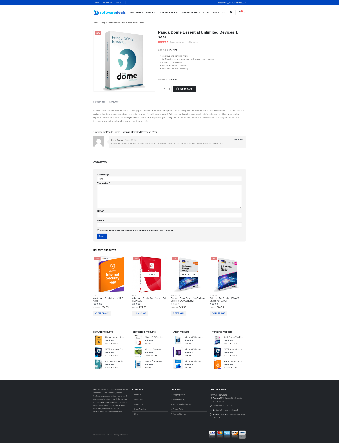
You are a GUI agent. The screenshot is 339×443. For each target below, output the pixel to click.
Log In (119, 3)
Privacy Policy (178, 409)
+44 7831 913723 (237, 2)
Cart (97, 3)
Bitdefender (175, 296)
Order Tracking (140, 409)
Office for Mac (167, 12)
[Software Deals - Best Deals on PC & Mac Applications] (109, 12)
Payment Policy (179, 399)
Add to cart (186, 89)
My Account (108, 3)
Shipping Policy (179, 394)
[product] (98, 340)
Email (100, 220)
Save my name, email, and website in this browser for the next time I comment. (137, 230)
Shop (103, 22)
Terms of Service (179, 414)
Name (100, 211)
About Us (137, 394)
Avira (134, 296)
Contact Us (218, 12)
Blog (136, 414)
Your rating (103, 174)
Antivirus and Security (194, 12)
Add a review (193, 42)
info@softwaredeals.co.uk (228, 410)
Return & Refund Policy (182, 404)
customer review (177, 42)
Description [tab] (99, 102)
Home (96, 22)
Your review (103, 183)
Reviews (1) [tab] (114, 102)
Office (149, 12)
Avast (95, 296)
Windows (135, 12)
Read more (141, 313)
